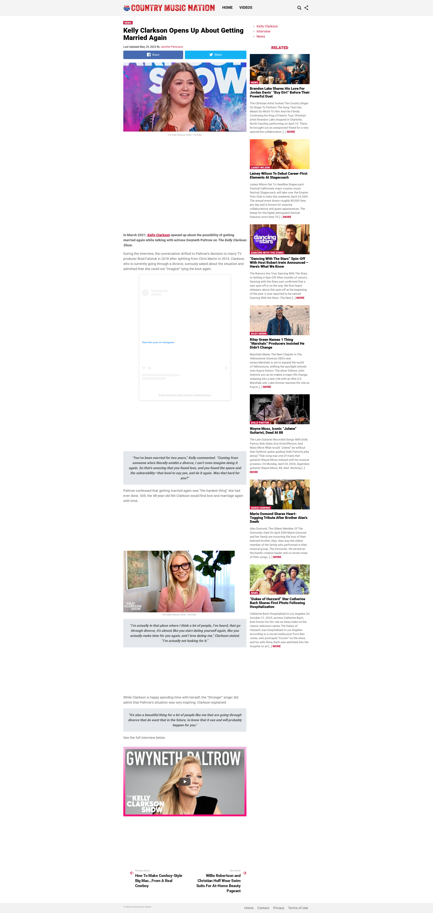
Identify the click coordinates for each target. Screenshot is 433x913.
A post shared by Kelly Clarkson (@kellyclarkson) (185, 395)
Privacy (278, 908)
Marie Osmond (260, 507)
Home (227, 7)
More (291, 131)
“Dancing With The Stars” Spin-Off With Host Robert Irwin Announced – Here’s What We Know (279, 262)
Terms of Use (298, 908)
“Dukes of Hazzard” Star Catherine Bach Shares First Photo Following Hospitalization (277, 603)
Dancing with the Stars (267, 252)
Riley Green (258, 333)
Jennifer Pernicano (172, 46)
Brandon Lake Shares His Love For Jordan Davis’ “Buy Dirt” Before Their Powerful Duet (280, 92)
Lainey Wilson (260, 167)
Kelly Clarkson (158, 235)
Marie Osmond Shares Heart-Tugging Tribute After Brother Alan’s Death (278, 518)
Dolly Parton (260, 422)
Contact (263, 908)
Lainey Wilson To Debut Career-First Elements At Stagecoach (278, 175)
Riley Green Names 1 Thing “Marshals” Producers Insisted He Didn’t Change (277, 343)
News (127, 22)
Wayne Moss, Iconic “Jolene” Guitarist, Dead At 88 (273, 431)
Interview (263, 31)
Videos (245, 7)
